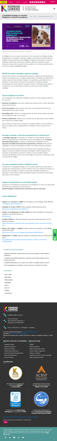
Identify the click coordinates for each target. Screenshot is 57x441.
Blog (35, 16)
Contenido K (8, 293)
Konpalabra (8, 282)
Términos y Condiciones (35, 353)
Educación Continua (9, 357)
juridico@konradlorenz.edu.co (30, 331)
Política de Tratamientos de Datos (37, 348)
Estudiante (11, 2)
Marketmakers (9, 280)
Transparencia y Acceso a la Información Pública (41, 355)
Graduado (25, 2)
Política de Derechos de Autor (36, 357)
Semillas (7, 290)
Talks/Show (8, 277)
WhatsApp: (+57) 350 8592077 (16, 322)
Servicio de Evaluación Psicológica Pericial (13, 353)
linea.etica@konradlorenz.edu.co (18, 333)
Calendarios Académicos (9, 346)
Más (5, 422)
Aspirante (3, 2)
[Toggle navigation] (54, 8)
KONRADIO (52, 1)
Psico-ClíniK (8, 274)
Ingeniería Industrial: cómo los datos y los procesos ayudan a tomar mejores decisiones (27, 254)
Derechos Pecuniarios (34, 346)
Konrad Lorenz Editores (9, 348)
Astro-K (7, 288)
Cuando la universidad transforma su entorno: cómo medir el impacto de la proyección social (27, 259)
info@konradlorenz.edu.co (15, 315)
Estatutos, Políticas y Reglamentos (37, 351)
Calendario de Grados (9, 344)
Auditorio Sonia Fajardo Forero (11, 351)
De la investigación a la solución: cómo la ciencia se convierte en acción (26, 265)
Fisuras (7, 285)
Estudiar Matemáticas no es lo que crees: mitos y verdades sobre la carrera (27, 262)
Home (31, 16)
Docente (18, 2)
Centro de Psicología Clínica (10, 355)
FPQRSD (32, 344)
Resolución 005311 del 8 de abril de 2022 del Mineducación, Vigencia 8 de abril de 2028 (20, 417)
